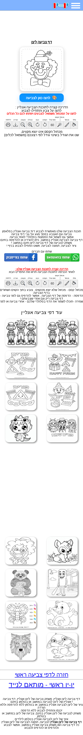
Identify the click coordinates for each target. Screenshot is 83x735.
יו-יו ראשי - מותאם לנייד (41, 684)
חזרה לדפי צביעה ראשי (41, 674)
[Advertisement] (41, 25)
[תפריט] (75, 5)
